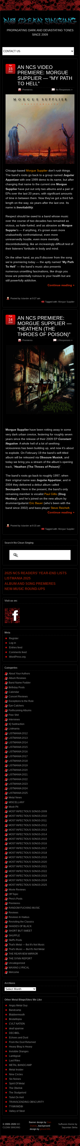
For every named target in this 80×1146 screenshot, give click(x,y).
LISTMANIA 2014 (18, 742)
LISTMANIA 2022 (18, 779)
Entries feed (15, 647)
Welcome (14, 972)
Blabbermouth (17, 1014)
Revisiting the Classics (21, 921)
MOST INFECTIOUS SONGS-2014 (28, 834)
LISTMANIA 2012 (18, 733)
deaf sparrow (16, 1028)
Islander (25, 298)
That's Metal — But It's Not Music (27, 944)
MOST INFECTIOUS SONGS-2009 (28, 811)
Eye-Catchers (16, 705)
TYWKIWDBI (16, 1106)
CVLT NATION (17, 1023)
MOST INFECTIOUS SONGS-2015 (28, 838)
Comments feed (18, 652)
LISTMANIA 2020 (18, 770)
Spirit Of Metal (17, 1083)
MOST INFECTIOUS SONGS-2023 (28, 875)
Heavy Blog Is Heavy (20, 1046)
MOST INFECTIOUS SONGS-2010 (28, 815)
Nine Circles (16, 1074)
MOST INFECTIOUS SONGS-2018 (28, 852)
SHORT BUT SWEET (20, 930)
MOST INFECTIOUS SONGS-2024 (28, 880)
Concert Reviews (18, 696)
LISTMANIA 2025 (18, 793)
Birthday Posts (17, 687)
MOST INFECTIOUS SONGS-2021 (28, 866)
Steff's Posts (15, 940)
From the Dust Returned (22, 1042)
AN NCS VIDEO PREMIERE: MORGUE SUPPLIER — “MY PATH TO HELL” (44, 75)
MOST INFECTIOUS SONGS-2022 (28, 871)
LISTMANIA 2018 (18, 760)
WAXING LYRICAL (19, 967)
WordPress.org (17, 656)
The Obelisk (15, 1088)
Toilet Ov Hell (16, 1097)
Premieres (27, 89)
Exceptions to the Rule (21, 701)
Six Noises (15, 1079)
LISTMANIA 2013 (18, 737)
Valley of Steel (17, 1111)
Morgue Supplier (66, 301)
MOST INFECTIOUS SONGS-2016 (28, 843)
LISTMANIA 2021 (18, 774)
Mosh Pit (13, 806)
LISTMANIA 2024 (18, 788)
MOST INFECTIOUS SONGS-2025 (28, 884)
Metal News (15, 797)
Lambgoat (14, 1056)
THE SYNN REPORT (20, 958)
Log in (12, 642)
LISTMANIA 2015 (18, 747)
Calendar (14, 692)
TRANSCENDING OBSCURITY (26, 1101)
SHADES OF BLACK (20, 926)
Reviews (13, 912)
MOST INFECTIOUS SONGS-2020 (28, 861)
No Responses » (64, 89)
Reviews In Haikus (19, 917)
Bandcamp (15, 1010)
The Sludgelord (17, 1092)
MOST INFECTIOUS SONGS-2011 (28, 820)
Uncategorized (17, 963)
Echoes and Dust (18, 1037)
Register (13, 638)
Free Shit (14, 715)
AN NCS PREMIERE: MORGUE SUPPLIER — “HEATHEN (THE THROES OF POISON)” (44, 326)
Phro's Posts (15, 898)
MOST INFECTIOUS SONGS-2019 (28, 857)
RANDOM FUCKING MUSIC (24, 907)
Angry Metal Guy (18, 1005)
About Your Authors (19, 673)
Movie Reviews (17, 889)
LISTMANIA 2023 (18, 783)
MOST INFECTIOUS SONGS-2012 (28, 825)
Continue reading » (61, 285)
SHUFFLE (14, 935)
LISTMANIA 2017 (18, 756)
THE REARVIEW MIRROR (23, 953)
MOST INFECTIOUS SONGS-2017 (28, 848)
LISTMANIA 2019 (18, 765)
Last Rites (14, 1060)
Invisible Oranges (19, 1051)
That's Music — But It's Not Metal (27, 949)
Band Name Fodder (20, 682)
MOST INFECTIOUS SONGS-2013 (28, 829)
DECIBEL (14, 1033)
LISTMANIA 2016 (18, 751)
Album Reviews (17, 678)
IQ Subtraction (16, 724)
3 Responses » (64, 340)
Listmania (14, 728)
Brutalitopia (15, 1019)
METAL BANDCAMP (20, 1065)
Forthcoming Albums (20, 710)
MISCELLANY (16, 802)
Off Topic (13, 894)
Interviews (14, 719)
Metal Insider (16, 1069)
